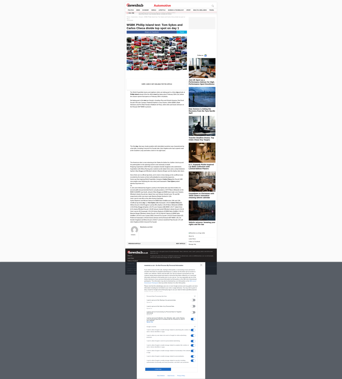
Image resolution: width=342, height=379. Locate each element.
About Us (191, 236)
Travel (211, 10)
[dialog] (171, 320)
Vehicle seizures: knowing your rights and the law (202, 223)
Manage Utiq (192, 244)
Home (128, 17)
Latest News (192, 239)
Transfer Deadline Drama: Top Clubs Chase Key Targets (201, 139)
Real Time (131, 13)
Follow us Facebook (194, 241)
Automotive (162, 5)
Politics (131, 10)
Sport (188, 10)
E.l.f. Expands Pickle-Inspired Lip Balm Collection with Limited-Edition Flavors (201, 167)
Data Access (171, 375)
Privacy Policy (181, 375)
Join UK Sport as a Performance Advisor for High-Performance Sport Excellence (202, 82)
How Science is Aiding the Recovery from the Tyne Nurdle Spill (202, 111)
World (153, 10)
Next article (180, 243)
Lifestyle (162, 10)
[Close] (202, 265)
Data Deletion (161, 375)
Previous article (134, 243)
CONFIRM (158, 369)
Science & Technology (176, 10)
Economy (145, 10)
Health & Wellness (200, 10)
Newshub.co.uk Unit (146, 227)
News (138, 10)
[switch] (193, 300)
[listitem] (171, 296)
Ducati (141, 17)
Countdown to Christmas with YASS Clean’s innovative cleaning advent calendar (201, 196)
